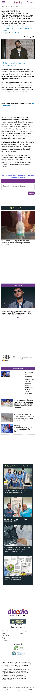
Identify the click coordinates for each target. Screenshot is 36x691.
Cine (21, 631)
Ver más (26, 464)
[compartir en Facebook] (25, 37)
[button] (3, 302)
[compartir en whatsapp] (30, 37)
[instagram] (26, 614)
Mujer (4, 636)
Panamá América (8, 629)
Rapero (13, 65)
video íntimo (12, 63)
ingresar (31, 2)
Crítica (4, 631)
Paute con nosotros (18, 625)
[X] (21, 614)
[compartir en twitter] (27, 37)
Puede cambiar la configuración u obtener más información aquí (14, 676)
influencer (6, 65)
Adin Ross (21, 63)
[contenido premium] (18, 619)
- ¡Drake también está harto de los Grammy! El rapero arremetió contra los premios (17, 28)
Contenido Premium (19, 208)
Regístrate (18, 623)
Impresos (23, 629)
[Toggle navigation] (4, 2)
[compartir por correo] (33, 37)
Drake (5, 63)
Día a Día (5, 634)
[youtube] (24, 614)
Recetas (5, 638)
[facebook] (18, 614)
